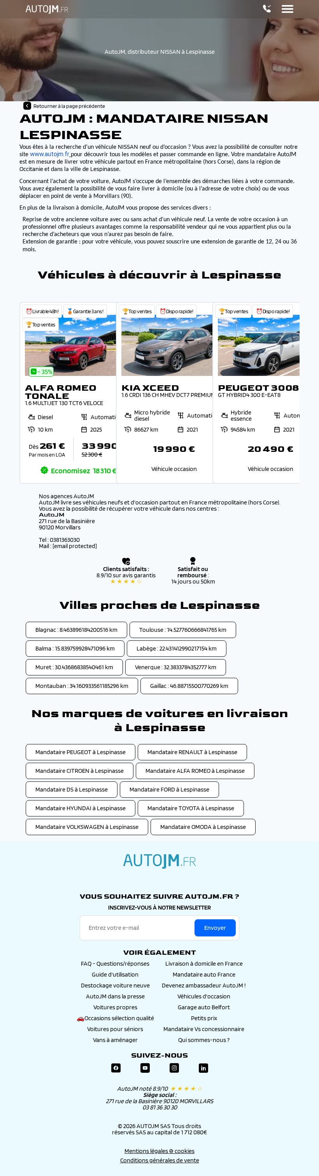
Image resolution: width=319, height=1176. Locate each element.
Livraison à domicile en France (204, 963)
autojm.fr (159, 861)
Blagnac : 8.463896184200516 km (76, 629)
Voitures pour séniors (115, 1029)
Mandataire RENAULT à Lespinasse (192, 752)
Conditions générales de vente (159, 1160)
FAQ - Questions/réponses (115, 963)
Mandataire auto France (204, 974)
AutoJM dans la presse (115, 996)
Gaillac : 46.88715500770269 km (189, 685)
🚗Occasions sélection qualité (115, 1018)
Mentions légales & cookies (159, 1151)
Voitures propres (115, 1007)
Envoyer (215, 927)
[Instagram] (174, 1068)
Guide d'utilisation (115, 974)
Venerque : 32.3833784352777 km (175, 667)
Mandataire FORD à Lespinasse (169, 789)
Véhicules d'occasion (203, 996)
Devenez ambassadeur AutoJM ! (204, 985)
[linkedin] (203, 1068)
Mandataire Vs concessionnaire (203, 1029)
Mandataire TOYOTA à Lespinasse (190, 808)
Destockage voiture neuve (115, 985)
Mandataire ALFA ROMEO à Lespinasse (195, 770)
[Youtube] (145, 1068)
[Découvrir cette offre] (77, 393)
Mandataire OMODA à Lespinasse (203, 826)
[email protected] (75, 546)
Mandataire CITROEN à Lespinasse (79, 770)
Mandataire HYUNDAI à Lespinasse (80, 808)
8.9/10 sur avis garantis (126, 578)
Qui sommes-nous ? (204, 1040)
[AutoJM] (47, 9)
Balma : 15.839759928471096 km (75, 648)
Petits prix (204, 1018)
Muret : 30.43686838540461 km (74, 667)
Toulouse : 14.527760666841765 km (182, 629)
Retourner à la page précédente (69, 106)
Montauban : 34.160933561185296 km (81, 685)
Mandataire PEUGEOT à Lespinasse (80, 752)
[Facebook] (116, 1068)
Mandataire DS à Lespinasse (71, 789)
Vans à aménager (115, 1040)
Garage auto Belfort (204, 1007)
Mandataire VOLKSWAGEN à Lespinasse (86, 826)
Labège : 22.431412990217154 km (177, 648)
